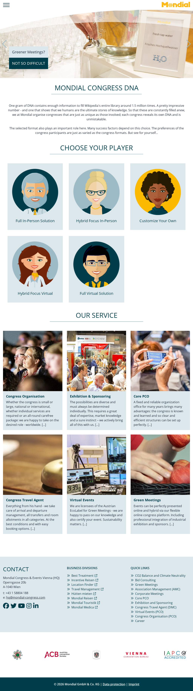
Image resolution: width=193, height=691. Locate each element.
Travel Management (85, 589)
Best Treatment (82, 576)
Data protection (114, 684)
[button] (4, 44)
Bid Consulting (145, 580)
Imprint (134, 684)
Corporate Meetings (149, 594)
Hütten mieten (81, 594)
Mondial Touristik (83, 603)
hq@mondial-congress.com (25, 597)
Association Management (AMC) (157, 589)
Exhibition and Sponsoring (154, 603)
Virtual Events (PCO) (149, 612)
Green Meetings (146, 585)
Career (140, 621)
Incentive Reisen (82, 580)
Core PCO (142, 598)
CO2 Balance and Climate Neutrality (160, 576)
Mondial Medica (82, 607)
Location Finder (82, 585)
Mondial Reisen (82, 598)
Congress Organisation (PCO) (155, 616)
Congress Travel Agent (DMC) (155, 607)
